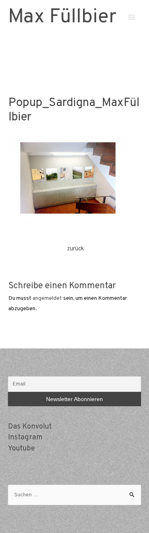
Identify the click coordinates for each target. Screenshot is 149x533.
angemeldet (47, 298)
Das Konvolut (30, 426)
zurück (75, 249)
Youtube (21, 448)
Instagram (25, 437)
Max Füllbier (62, 17)
